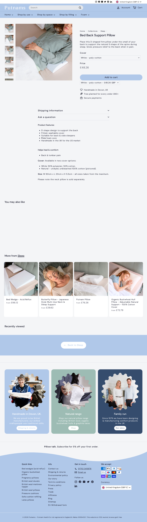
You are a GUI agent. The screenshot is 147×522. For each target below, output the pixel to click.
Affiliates (52, 495)
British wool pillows (31, 490)
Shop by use (24, 14)
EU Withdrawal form (57, 505)
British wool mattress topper (32, 485)
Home (8, 14)
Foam (84, 14)
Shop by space (45, 14)
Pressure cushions (30, 493)
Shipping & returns (26, 428)
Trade (51, 492)
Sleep (103, 31)
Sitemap (52, 502)
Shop (73, 428)
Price (82, 63)
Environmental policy (58, 475)
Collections (93, 31)
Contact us (53, 468)
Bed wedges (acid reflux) (33, 468)
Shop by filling (67, 14)
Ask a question (47, 117)
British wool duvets (31, 481)
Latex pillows (28, 500)
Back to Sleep (75, 345)
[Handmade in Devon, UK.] (27, 391)
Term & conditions (56, 482)
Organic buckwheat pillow (31, 473)
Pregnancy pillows (30, 478)
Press (50, 488)
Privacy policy (54, 485)
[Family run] (120, 391)
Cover (83, 53)
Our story (120, 428)
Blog (50, 498)
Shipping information (50, 110)
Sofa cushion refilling (31, 496)
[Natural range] (73, 391)
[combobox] (56, 7)
